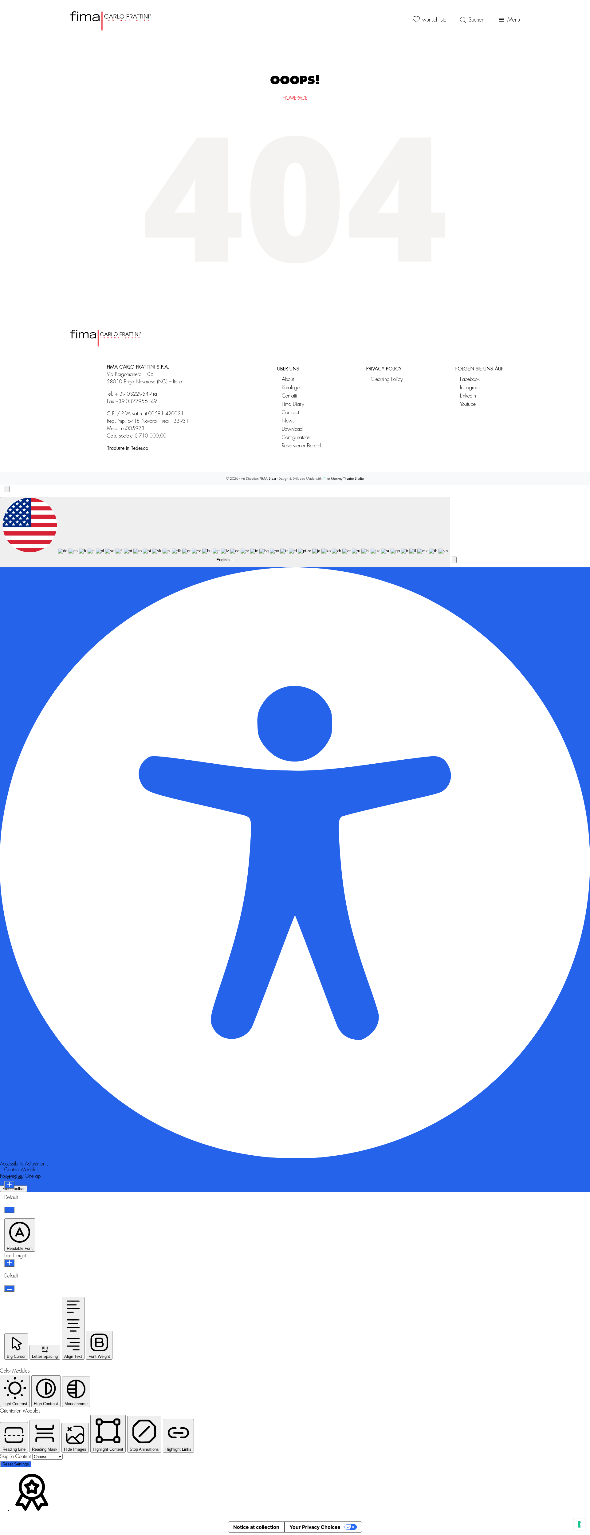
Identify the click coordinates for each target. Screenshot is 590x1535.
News (288, 420)
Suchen (476, 19)
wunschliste (434, 19)
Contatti (289, 395)
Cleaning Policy (387, 379)
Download (292, 429)
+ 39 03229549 (133, 394)
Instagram (470, 387)
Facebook (470, 379)
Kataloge (291, 387)
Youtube (468, 404)
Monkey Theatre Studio (347, 478)
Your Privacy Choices (314, 1527)
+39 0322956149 (136, 401)
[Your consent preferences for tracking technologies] (579, 1524)
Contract (290, 412)
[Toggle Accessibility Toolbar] (7, 489)
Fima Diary (293, 404)
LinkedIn (468, 395)
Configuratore (295, 437)
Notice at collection (256, 1527)
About (288, 379)
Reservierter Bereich (302, 445)
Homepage (295, 98)
